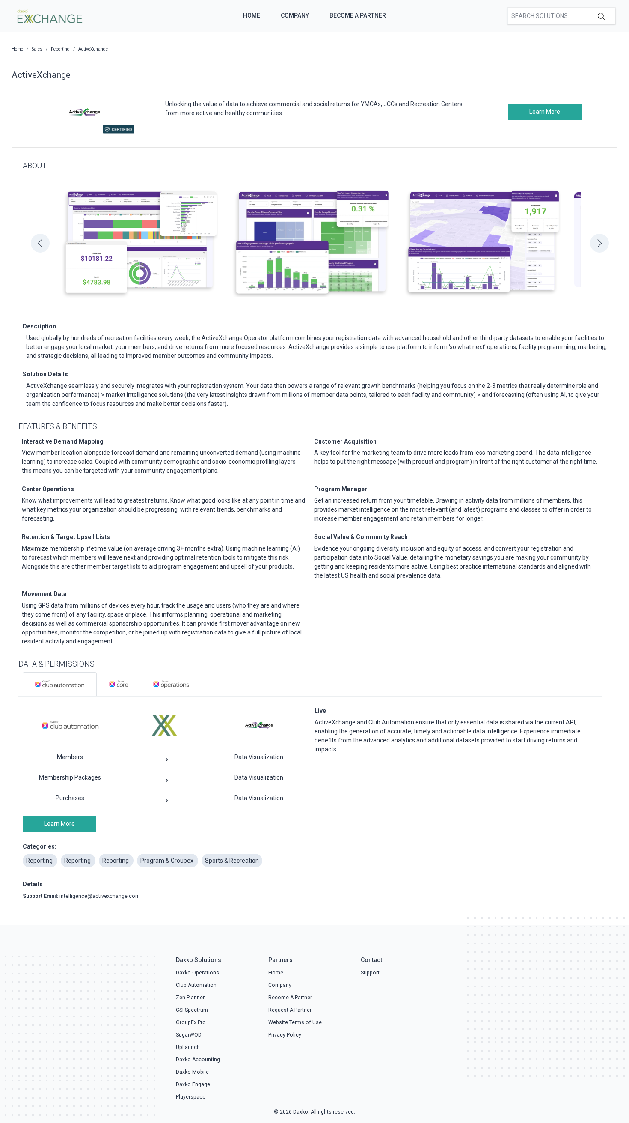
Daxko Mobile (192, 1072)
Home (251, 15)
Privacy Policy (284, 1035)
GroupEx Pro (191, 1022)
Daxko (300, 1112)
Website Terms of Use (295, 1022)
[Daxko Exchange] (49, 15)
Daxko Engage (193, 1084)
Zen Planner (190, 998)
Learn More (544, 111)
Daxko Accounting (198, 1060)
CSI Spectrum (192, 1010)
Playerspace (190, 1097)
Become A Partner (357, 15)
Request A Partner (290, 1010)
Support (370, 973)
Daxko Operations (197, 973)
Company (295, 15)
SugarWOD (189, 1035)
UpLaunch (188, 1047)
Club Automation (196, 985)
